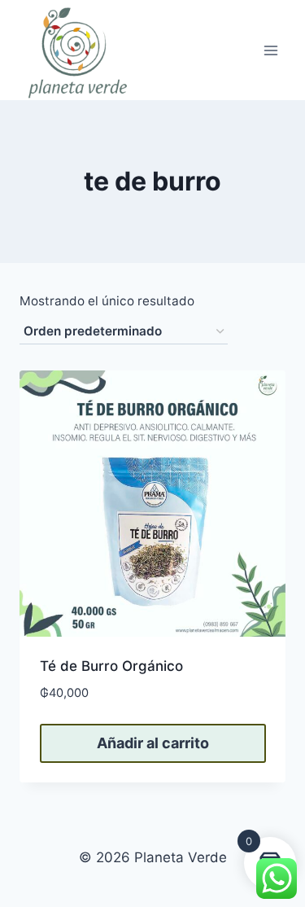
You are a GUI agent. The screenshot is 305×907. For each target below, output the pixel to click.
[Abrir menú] (270, 50)
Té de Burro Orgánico (111, 666)
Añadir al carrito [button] (153, 742)
